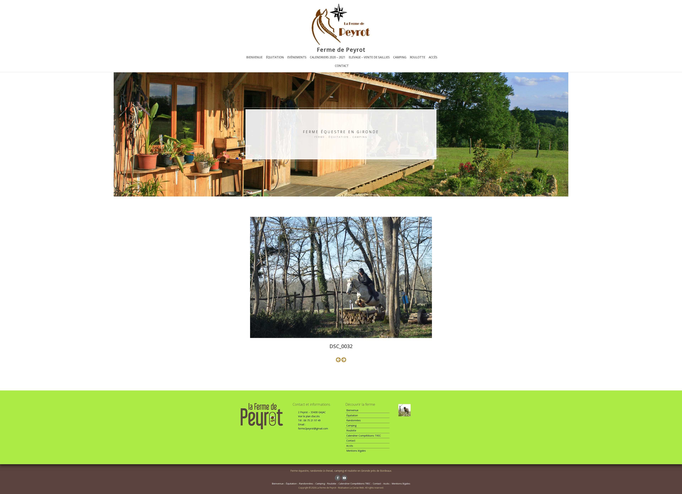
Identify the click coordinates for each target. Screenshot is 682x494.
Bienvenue (254, 57)
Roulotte (417, 57)
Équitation (275, 57)
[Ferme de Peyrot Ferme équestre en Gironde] (341, 24)
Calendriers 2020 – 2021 (327, 57)
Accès (433, 57)
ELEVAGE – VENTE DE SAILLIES (369, 57)
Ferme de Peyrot (341, 49)
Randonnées (353, 420)
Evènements (296, 57)
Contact (342, 66)
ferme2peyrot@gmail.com (313, 428)
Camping (399, 57)
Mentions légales (356, 450)
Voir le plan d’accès (309, 416)
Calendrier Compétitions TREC (363, 435)
